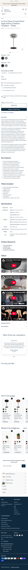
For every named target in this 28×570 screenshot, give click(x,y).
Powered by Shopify (15, 567)
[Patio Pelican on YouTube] (19, 535)
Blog (15, 506)
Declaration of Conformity (8, 249)
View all (25, 428)
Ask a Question (4, 326)
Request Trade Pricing (14, 109)
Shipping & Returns (5, 323)
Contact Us (16, 512)
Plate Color (5, 62)
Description (4, 117)
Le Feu (2, 28)
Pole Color (5, 55)
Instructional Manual (7, 245)
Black (2, 58)
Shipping (2, 102)
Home (2, 18)
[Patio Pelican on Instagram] (14, 535)
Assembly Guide (6, 246)
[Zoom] (22, 49)
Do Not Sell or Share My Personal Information (10, 528)
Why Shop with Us (17, 504)
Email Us (16, 1)
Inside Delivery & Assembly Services (6, 505)
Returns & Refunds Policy (6, 520)
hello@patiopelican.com (8, 543)
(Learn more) (14, 5)
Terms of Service (4, 524)
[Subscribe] (23, 465)
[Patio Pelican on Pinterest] (22, 535)
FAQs (15, 508)
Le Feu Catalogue (7, 248)
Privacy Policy (4, 522)
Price (2, 76)
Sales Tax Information (5, 526)
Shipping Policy (4, 518)
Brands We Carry (4, 502)
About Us (16, 502)
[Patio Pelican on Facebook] (17, 535)
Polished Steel (6, 58)
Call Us (11, 1)
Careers (15, 510)
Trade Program (17, 514)
